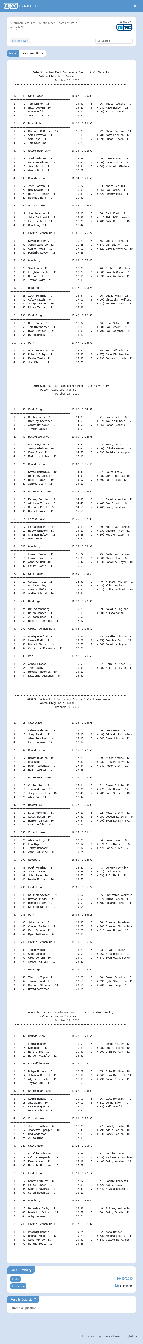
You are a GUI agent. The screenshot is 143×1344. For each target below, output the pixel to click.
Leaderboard (20, 41)
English (129, 1336)
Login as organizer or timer (101, 1336)
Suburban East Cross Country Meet (32, 23)
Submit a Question (23, 1308)
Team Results (66, 23)
